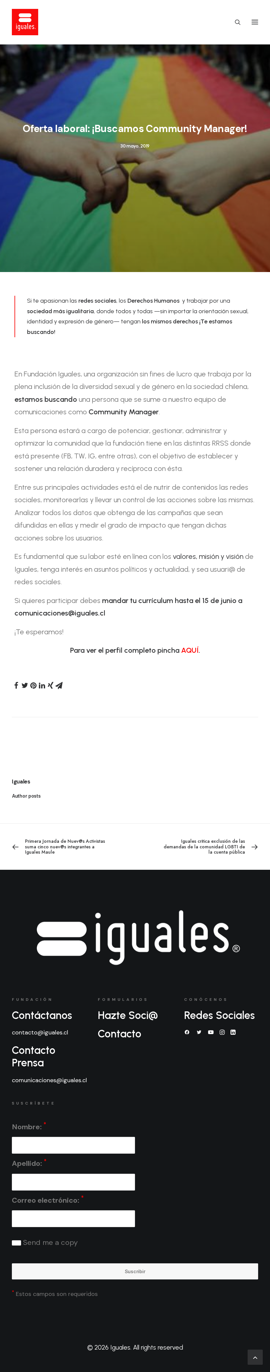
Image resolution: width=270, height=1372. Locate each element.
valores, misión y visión (208, 556)
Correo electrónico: (48, 1199)
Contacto (119, 1034)
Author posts (26, 796)
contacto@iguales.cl (40, 1032)
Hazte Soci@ (128, 1015)
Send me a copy (49, 1242)
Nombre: (29, 1126)
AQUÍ (190, 650)
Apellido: (29, 1163)
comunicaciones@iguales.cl (49, 1080)
